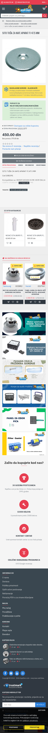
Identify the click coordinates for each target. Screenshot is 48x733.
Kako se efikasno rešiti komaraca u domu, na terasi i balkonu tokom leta (27, 659)
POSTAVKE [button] (13, 727)
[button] (4, 283)
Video (20, 165)
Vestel (28, 286)
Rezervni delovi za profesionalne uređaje (18, 21)
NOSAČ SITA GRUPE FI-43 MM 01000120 (15, 235)
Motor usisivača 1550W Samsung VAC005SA (13, 291)
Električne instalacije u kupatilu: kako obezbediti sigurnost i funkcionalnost (27, 645)
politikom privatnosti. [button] (30, 721)
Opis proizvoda (9, 165)
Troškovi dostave (25, 161)
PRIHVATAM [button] (34, 727)
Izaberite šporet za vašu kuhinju (21, 652)
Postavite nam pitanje (11, 149)
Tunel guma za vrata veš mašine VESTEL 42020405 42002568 (35, 292)
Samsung (7, 286)
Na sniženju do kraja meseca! (17, 258)
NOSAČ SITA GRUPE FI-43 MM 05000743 (36, 235)
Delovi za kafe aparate (12, 23)
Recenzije (29, 165)
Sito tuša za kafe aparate (29, 23)
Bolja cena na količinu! (25, 155)
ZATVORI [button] (41, 710)
